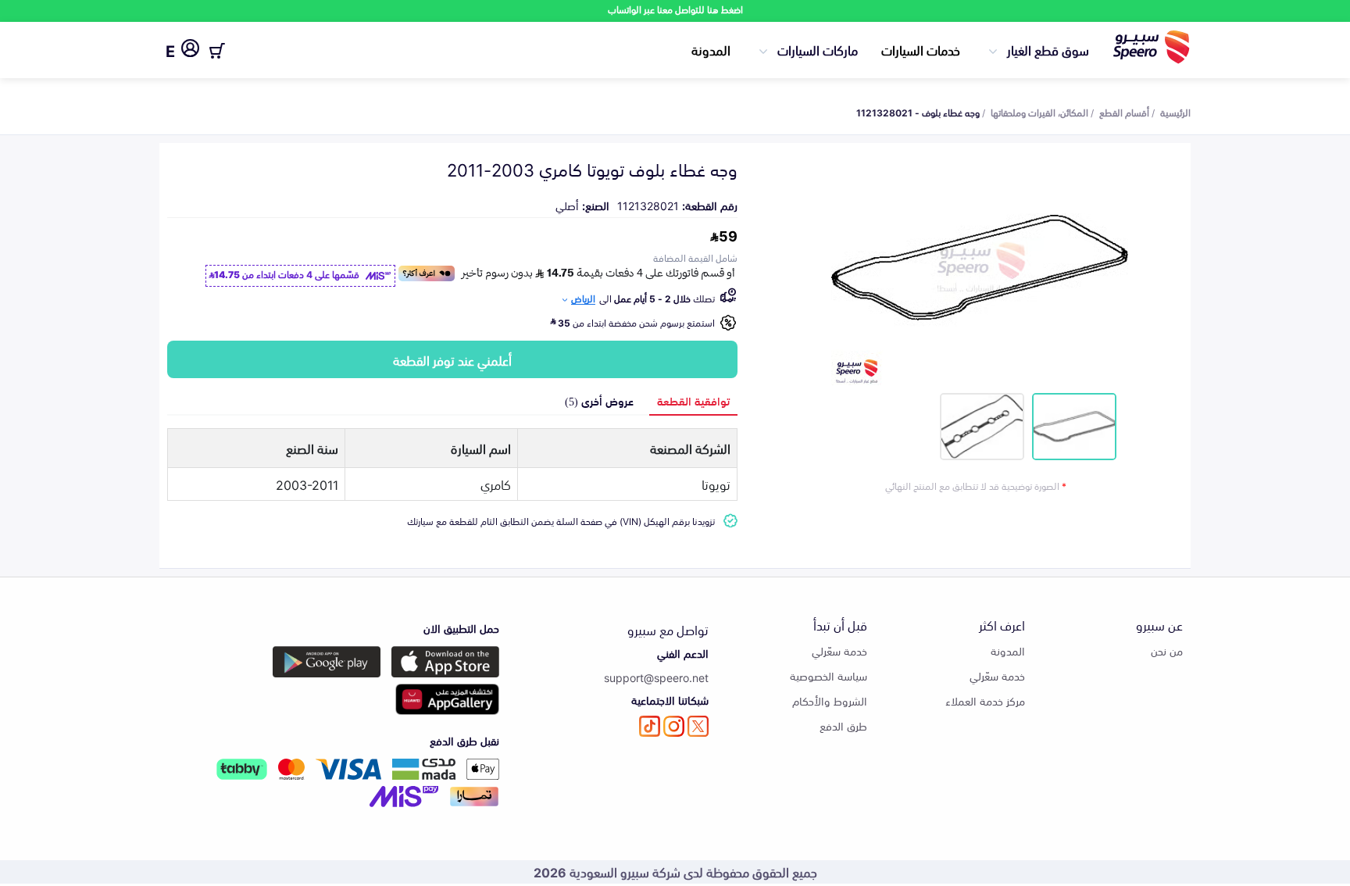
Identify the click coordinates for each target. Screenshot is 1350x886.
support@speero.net (656, 677)
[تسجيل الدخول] (190, 50)
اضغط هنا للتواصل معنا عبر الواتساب (675, 9)
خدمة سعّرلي (997, 675)
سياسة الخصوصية (828, 675)
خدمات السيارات (920, 49)
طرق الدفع (843, 725)
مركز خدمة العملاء (985, 700)
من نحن (1167, 650)
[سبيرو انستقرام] (673, 726)
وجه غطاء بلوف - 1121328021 (918, 111)
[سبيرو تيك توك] (649, 726)
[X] (698, 726)
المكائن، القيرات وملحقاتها (1039, 111)
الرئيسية (1175, 111)
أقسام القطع (1124, 111)
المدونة (710, 49)
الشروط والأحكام (829, 700)
